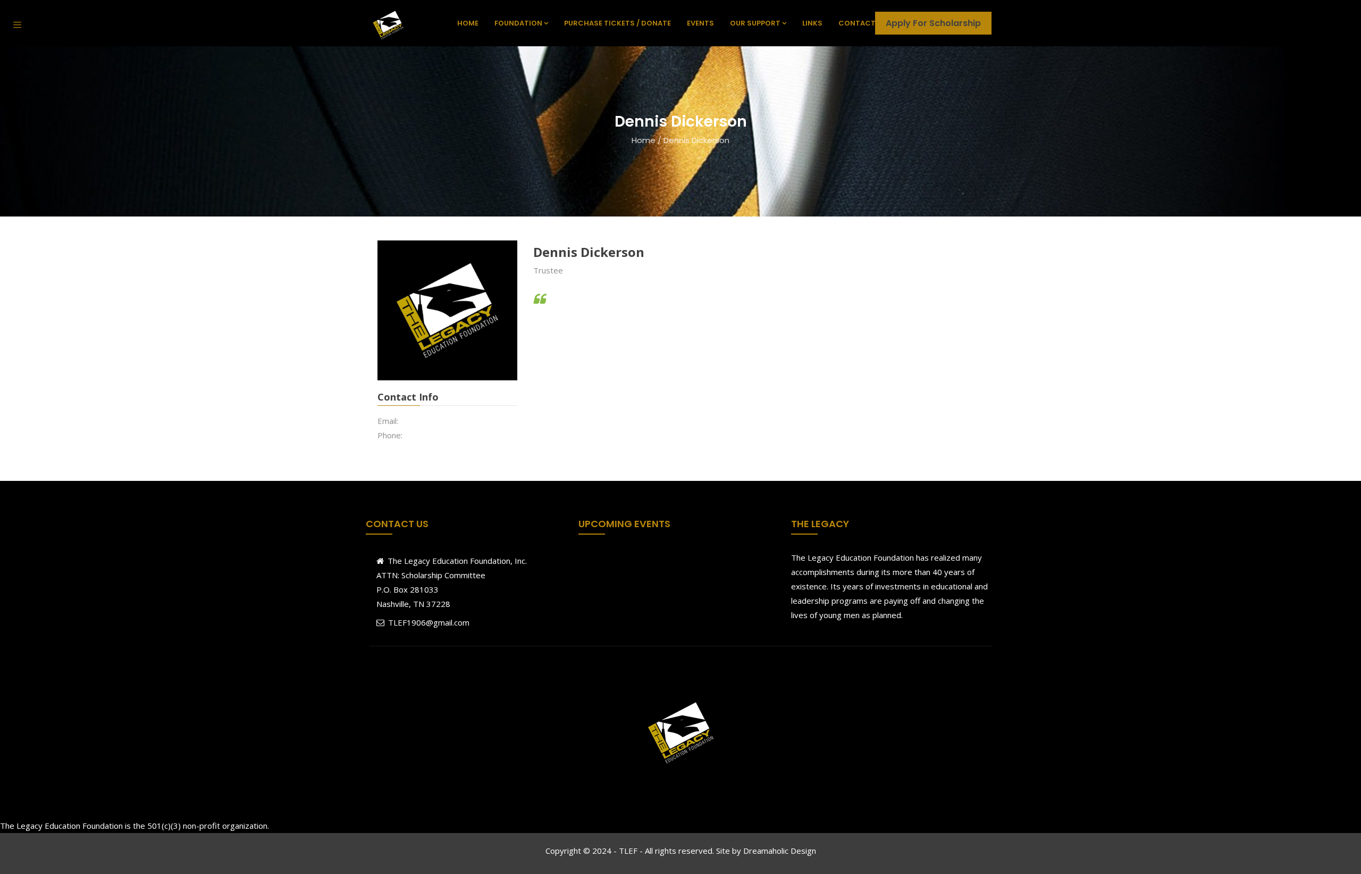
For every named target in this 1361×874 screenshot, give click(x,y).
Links (812, 23)
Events (700, 23)
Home (467, 23)
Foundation (518, 23)
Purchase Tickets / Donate (617, 23)
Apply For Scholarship (933, 23)
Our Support (755, 23)
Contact (857, 23)
